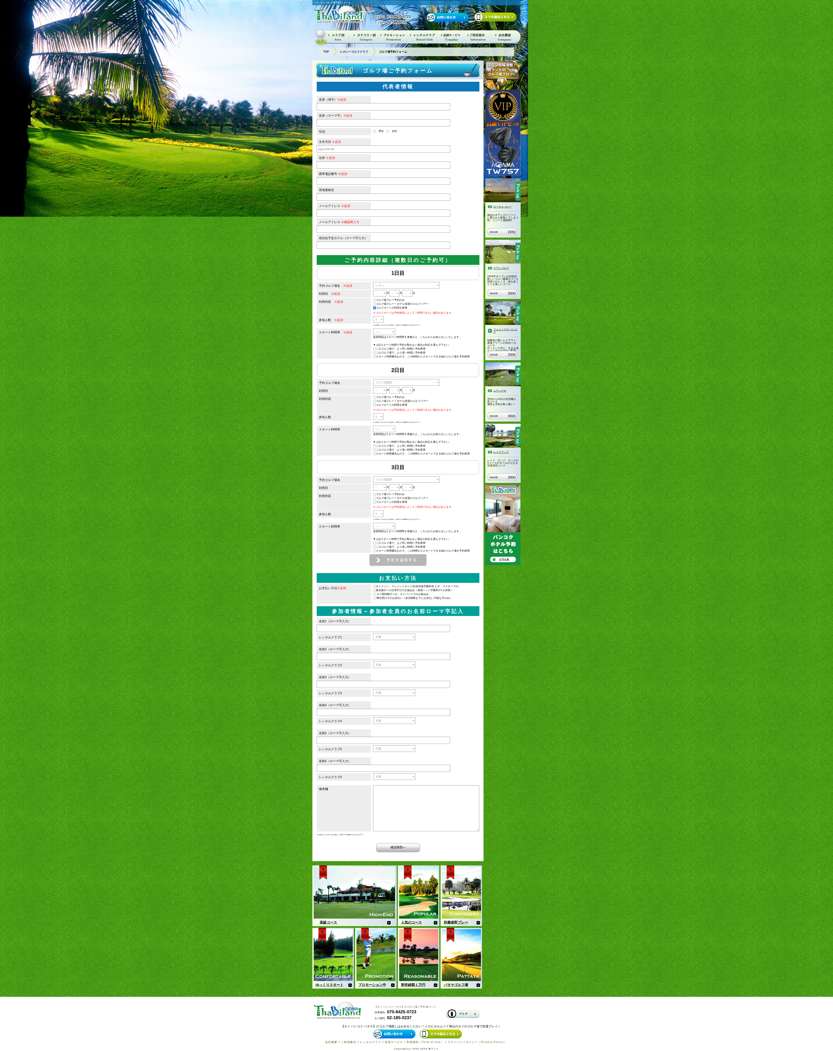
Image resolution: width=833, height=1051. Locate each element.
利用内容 (331, 301)
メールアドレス (334, 206)
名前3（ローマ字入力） (335, 677)
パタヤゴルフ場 (456, 985)
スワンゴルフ (501, 268)
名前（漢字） (332, 99)
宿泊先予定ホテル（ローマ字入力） (343, 238)
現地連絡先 (326, 190)
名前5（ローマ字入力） (335, 733)
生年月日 (330, 141)
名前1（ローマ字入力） (335, 621)
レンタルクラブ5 (330, 749)
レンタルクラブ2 (330, 665)
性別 (322, 131)
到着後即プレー (456, 922)
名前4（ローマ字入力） (335, 705)
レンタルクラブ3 (330, 693)
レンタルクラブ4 (330, 721)
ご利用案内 (348, 1042)
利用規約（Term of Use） (425, 1042)
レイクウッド (501, 452)
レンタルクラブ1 (330, 637)
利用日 (329, 293)
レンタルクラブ (370, 1042)
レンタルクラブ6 (330, 777)
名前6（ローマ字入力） (335, 761)
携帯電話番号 (333, 174)
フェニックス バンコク (505, 331)
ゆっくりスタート (329, 985)
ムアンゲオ (499, 390)
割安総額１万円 (413, 985)
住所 (327, 158)
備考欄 (323, 789)
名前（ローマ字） (335, 115)
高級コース (328, 922)
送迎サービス (394, 1042)
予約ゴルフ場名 (335, 285)
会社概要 (331, 1042)
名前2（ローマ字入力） (335, 649)
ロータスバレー (502, 206)
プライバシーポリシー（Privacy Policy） (477, 1042)
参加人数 (331, 320)
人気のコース (411, 922)
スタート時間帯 (335, 332)
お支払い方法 (332, 588)
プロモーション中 (372, 985)
